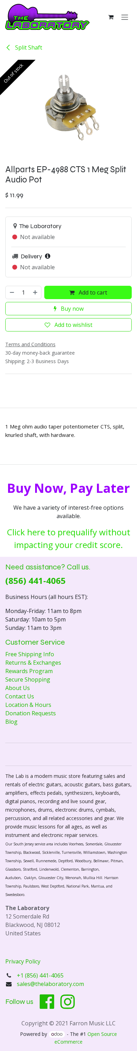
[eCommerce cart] (111, 17)
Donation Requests (30, 713)
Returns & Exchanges (33, 662)
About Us (17, 688)
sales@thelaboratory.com (50, 984)
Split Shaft (28, 47)
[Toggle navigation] (125, 16)
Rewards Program (29, 671)
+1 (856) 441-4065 (41, 975)
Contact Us (19, 696)
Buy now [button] (71, 308)
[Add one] (35, 292)
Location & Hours (28, 705)
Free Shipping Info (29, 654)
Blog (11, 722)
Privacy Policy (22, 961)
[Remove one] (12, 292)
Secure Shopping (27, 679)
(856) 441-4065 (35, 580)
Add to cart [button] (92, 292)
